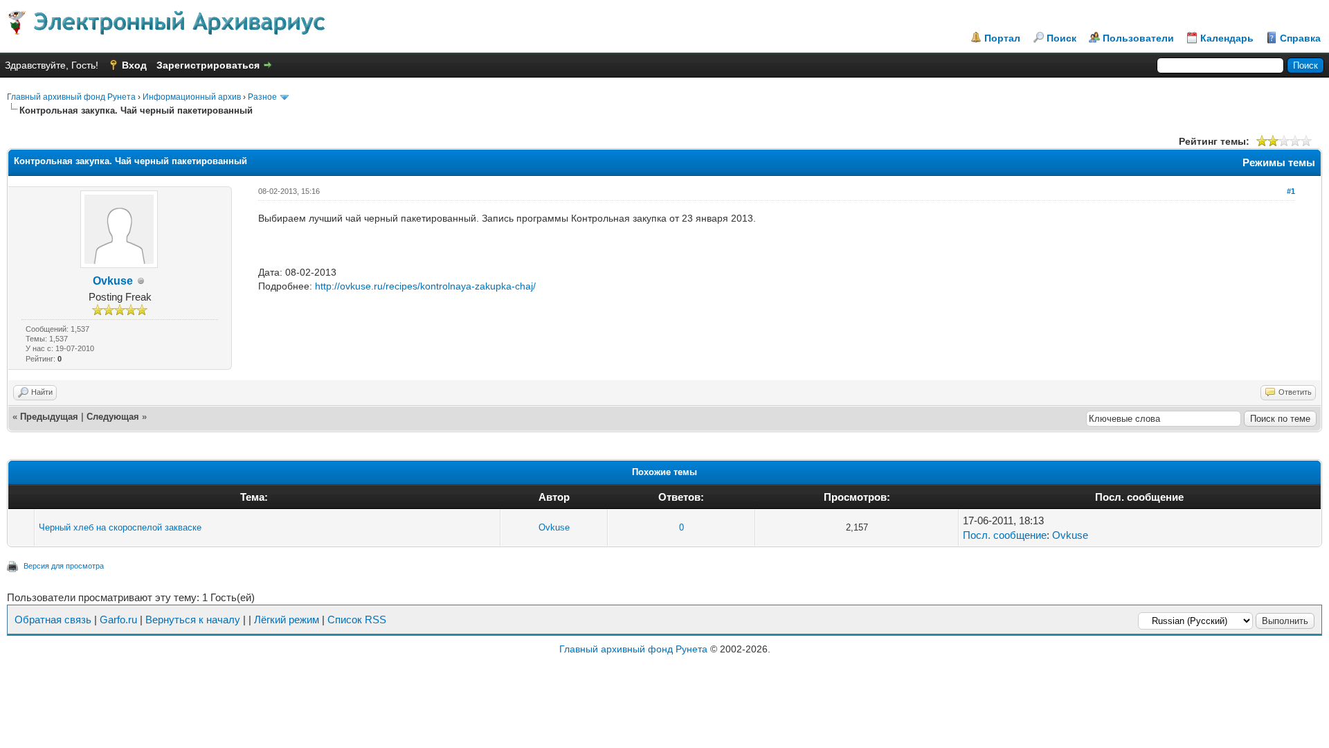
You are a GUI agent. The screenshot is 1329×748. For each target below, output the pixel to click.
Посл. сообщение (1005, 535)
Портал (1002, 38)
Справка (1300, 38)
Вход (134, 65)
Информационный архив (192, 97)
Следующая (113, 416)
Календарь (1227, 38)
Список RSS (356, 619)
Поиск (1061, 38)
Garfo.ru (118, 619)
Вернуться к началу (192, 619)
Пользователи (1138, 38)
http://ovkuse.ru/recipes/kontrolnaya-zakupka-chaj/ (425, 286)
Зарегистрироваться (208, 65)
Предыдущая (49, 416)
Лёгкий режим (286, 619)
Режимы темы (1278, 162)
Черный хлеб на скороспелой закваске (120, 527)
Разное (262, 97)
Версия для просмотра (64, 566)
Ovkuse (113, 281)
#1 (1291, 191)
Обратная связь (53, 619)
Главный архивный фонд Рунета (71, 97)
